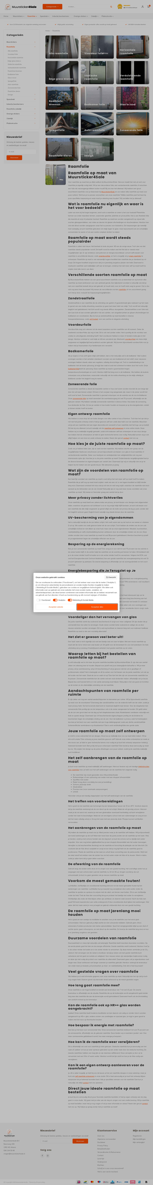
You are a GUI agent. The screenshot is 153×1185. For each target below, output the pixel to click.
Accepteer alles (97, 607)
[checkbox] (43, 600)
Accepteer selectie (56, 607)
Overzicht (112, 577)
